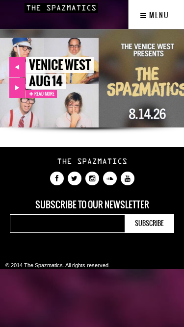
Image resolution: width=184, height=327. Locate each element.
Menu (158, 15)
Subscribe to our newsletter (92, 205)
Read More (43, 93)
